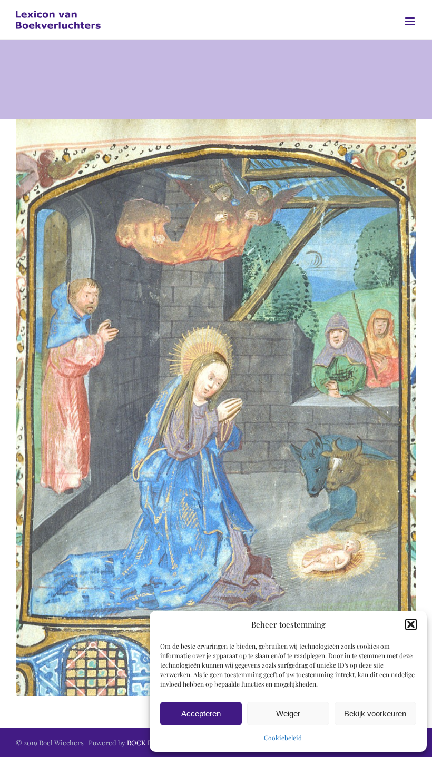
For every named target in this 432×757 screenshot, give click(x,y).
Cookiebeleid (283, 737)
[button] (411, 624)
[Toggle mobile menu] (410, 21)
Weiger (288, 713)
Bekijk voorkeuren (375, 713)
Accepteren (201, 713)
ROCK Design (148, 742)
